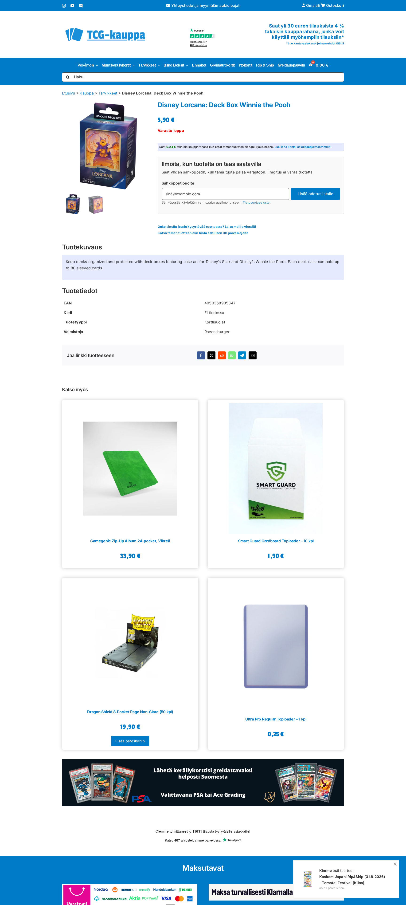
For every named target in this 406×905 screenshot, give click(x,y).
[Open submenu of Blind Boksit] (186, 65)
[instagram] (64, 6)
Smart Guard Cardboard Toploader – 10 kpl (276, 541)
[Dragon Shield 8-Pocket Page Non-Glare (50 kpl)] (130, 641)
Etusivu (68, 93)
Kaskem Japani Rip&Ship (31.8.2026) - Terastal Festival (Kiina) (352, 879)
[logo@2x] (105, 27)
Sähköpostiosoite (178, 183)
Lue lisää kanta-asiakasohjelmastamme (303, 147)
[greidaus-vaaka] (203, 761)
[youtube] (72, 6)
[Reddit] (222, 355)
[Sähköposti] (252, 355)
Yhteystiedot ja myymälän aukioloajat (204, 5)
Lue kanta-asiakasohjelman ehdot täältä (316, 43)
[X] (211, 355)
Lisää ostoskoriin (130, 741)
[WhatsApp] (232, 355)
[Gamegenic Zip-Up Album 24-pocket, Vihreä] (130, 467)
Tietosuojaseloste (256, 202)
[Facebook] (201, 355)
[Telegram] (242, 355)
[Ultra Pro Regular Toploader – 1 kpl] (276, 645)
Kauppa (87, 93)
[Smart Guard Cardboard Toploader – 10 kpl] (276, 467)
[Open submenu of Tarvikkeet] (158, 65)
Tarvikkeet (107, 93)
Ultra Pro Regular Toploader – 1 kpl (275, 719)
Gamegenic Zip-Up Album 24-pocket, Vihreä (130, 541)
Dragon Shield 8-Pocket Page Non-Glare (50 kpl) (130, 711)
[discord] (81, 6)
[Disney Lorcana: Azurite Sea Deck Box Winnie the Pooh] (107, 146)
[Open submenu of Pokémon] (96, 65)
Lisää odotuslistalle (315, 193)
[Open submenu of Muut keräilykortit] (132, 65)
